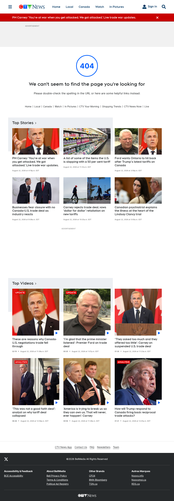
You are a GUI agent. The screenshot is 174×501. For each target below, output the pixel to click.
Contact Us (81, 447)
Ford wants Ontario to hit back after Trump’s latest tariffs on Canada (135, 162)
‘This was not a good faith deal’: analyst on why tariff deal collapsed (33, 412)
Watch (99, 6)
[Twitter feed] (6, 459)
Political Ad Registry (58, 483)
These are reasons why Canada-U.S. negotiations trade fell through (34, 343)
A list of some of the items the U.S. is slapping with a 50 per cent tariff (86, 160)
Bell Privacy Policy (57, 475)
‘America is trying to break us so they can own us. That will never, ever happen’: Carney (85, 412)
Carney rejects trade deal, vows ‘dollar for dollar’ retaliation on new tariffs (84, 211)
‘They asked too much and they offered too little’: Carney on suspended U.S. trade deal (136, 343)
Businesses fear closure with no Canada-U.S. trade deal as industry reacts (33, 211)
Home (56, 6)
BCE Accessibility (13, 475)
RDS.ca (136, 483)
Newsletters (103, 447)
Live (146, 106)
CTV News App (63, 447)
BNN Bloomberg (98, 479)
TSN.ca (93, 483)
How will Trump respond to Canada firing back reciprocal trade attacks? (135, 412)
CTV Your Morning (89, 106)
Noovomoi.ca (139, 479)
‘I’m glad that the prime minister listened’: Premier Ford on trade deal (85, 343)
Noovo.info (138, 475)
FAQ (92, 447)
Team (116, 447)
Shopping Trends (111, 106)
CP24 (92, 475)
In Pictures (116, 6)
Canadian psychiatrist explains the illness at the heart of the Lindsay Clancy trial (136, 211)
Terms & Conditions (57, 479)
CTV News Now (133, 106)
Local (69, 6)
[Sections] (10, 6)
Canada (84, 6)
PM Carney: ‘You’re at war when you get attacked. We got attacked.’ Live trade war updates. (35, 162)
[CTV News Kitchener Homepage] (32, 7)
